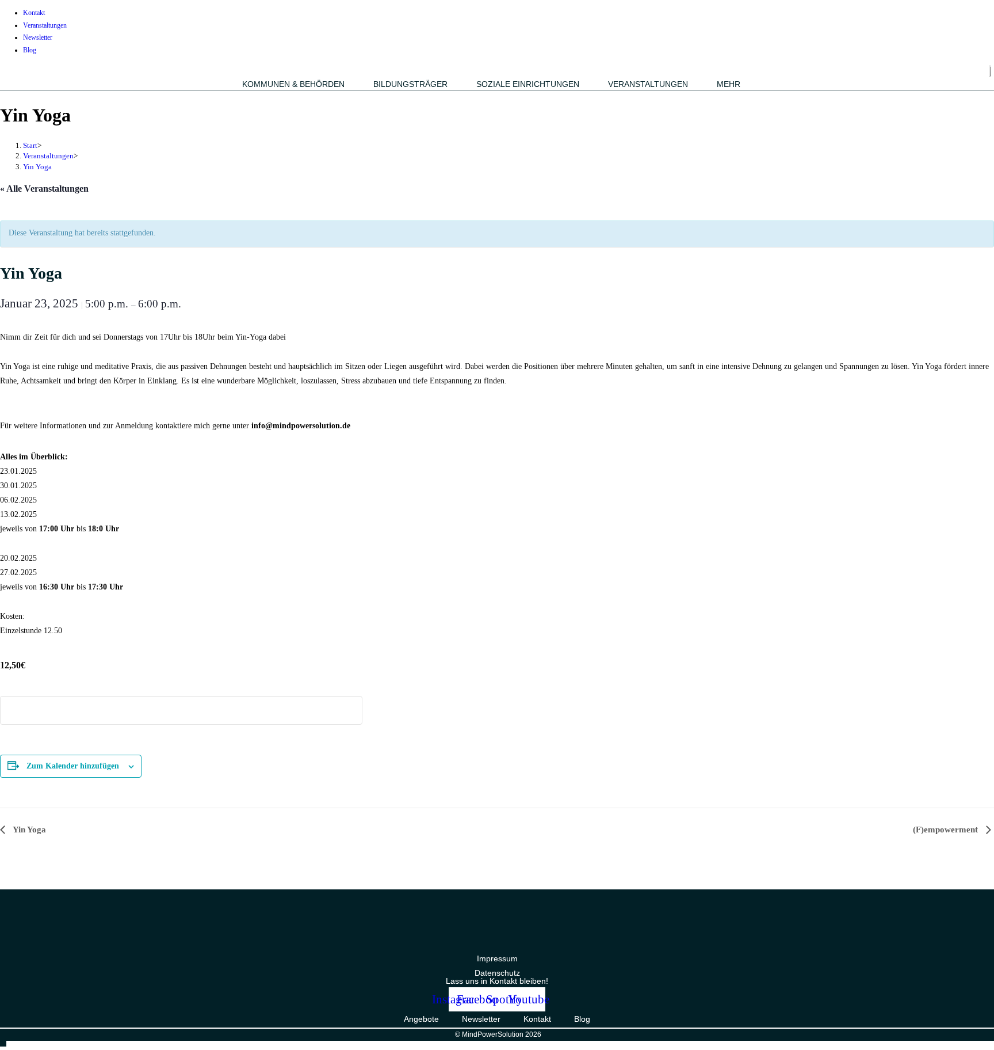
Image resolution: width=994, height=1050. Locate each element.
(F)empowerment (946, 829)
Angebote (421, 1019)
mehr (728, 84)
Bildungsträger (410, 84)
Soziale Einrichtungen (527, 84)
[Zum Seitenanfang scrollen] (3, 1042)
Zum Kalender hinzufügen (72, 766)
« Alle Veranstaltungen (44, 188)
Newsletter (37, 37)
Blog (29, 50)
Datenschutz (497, 972)
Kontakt (34, 13)
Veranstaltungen (45, 25)
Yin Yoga (37, 166)
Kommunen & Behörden (293, 84)
